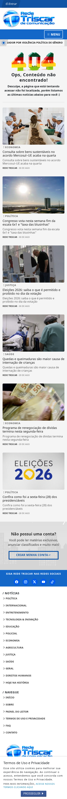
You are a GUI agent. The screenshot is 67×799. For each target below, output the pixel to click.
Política (11, 598)
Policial (11, 633)
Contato (11, 732)
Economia (12, 640)
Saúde (9, 661)
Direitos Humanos (18, 675)
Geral (9, 668)
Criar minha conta (32, 555)
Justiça (10, 654)
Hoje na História (17, 682)
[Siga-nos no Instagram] (26, 582)
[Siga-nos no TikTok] (52, 582)
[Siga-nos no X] (34, 582)
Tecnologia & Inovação (21, 619)
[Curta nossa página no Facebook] (17, 582)
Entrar (12, 4)
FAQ (8, 725)
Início (9, 697)
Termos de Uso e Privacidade (25, 718)
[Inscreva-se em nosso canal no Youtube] (43, 582)
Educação (12, 626)
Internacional (16, 605)
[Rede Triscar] (33, 18)
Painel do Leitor (17, 711)
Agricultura (14, 647)
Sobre (9, 704)
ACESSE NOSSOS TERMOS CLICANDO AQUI (29, 785)
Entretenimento (17, 612)
